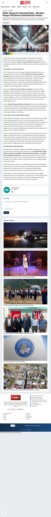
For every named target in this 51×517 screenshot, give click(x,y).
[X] (11, 409)
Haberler (4, 10)
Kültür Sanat (36, 6)
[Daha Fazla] (11, 53)
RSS (13, 425)
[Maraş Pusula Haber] (25, 3)
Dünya (5, 419)
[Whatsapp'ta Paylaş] (9, 53)
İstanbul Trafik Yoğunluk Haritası (39, 400)
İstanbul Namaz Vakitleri (37, 398)
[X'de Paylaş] (6, 53)
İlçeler (27, 419)
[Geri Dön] (4, 513)
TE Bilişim (29, 429)
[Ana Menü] (3, 2)
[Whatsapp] (23, 409)
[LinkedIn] (18, 409)
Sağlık (5, 417)
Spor (30, 6)
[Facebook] (8, 409)
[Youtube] (20, 409)
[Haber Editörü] (7, 190)
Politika (19, 6)
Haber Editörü (14, 189)
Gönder (6, 212)
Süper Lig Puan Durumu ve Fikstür (39, 401)
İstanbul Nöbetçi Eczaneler (38, 395)
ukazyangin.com (22, 166)
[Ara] (47, 2)
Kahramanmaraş (5, 6)
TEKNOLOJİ (28, 417)
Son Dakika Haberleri (36, 404)
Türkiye (14, 6)
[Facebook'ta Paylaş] (4, 53)
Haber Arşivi (34, 406)
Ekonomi (25, 6)
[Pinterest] (13, 409)
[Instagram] (16, 409)
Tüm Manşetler (35, 403)
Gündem (11, 10)
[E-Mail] (12, 192)
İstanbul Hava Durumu (37, 397)
